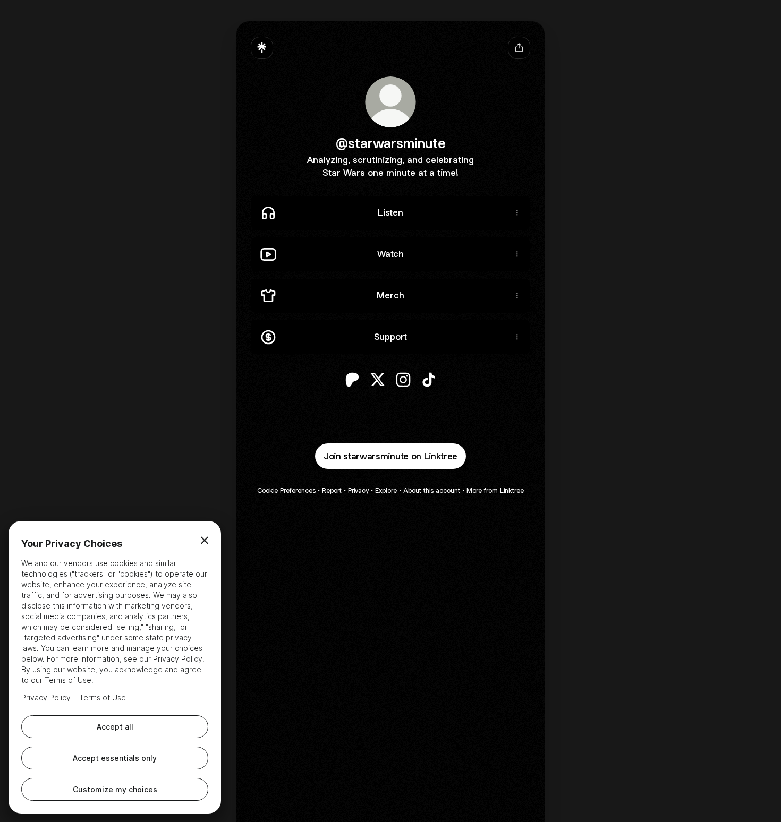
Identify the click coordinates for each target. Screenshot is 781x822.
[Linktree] (262, 47)
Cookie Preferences (286, 490)
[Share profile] (519, 47)
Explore (386, 490)
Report (332, 490)
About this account (431, 490)
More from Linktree (495, 490)
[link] (352, 379)
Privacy (358, 490)
